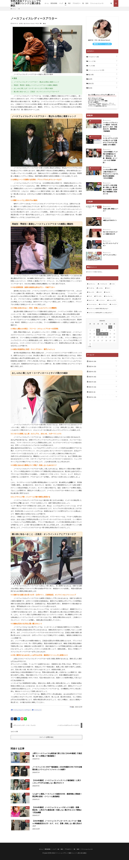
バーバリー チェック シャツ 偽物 (97, 100)
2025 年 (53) (92, 366)
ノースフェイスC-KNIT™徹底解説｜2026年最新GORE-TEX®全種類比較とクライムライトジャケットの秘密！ (57, 768)
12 (98, 334)
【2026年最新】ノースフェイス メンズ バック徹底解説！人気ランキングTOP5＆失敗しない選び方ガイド (56, 782)
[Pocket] (22, 718)
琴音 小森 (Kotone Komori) (27, 23)
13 (102, 334)
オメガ (100, 292)
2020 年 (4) (91, 392)
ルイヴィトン (91, 284)
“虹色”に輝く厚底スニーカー (110, 210)
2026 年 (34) (92, 361)
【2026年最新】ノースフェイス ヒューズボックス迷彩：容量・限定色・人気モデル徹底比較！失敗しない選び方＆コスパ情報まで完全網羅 (57, 810)
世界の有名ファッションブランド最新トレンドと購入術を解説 (26, 3)
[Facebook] (12, 718)
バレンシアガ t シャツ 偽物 (96, 99)
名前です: (91, 40)
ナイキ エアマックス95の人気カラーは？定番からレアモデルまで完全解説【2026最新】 (110, 141)
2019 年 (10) (92, 397)
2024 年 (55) (92, 371)
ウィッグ (91, 61)
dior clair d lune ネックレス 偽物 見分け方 (110, 233)
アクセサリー (77, 3)
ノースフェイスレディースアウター (21, 710)
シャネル (100, 288)
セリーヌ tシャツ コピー (95, 98)
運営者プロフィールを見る (102, 44)
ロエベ (108, 288)
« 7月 (89, 346)
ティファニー (101, 300)
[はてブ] (18, 718)
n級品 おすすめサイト (110, 220)
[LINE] (25, 718)
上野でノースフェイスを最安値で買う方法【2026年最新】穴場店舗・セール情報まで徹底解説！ (57, 755)
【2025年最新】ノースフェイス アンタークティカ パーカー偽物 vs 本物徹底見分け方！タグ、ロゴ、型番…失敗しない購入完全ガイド (57, 823)
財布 (87, 3)
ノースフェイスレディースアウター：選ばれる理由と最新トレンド (36, 82)
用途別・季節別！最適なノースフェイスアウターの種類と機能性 (36, 85)
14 (106, 334)
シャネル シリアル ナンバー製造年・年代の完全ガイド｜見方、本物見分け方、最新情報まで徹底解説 (110, 127)
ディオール (91, 288)
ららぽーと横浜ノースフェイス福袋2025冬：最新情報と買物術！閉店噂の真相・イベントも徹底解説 (57, 795)
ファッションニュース (96, 3)
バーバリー (114, 304)
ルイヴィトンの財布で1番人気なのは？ (98, 308)
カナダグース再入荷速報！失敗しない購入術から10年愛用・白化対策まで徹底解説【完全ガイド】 (110, 190)
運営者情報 (54, 3)
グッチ (90, 296)
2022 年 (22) (92, 382)
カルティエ (91, 300)
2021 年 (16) (92, 387)
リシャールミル (92, 304)
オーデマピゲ (103, 304)
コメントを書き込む (46, 737)
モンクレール (108, 296)
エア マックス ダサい (109, 255)
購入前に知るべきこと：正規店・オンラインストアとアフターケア (36, 91)
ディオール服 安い (93, 102)
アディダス (99, 296)
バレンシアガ (112, 300)
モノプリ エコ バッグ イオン (110, 244)
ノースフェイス (37, 710)
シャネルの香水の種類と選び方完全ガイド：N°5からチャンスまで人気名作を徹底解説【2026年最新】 (110, 174)
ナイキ (113, 284)
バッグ (61, 3)
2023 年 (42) (92, 376)
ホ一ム (47, 3)
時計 (69, 3)
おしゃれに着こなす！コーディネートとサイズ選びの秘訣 (33, 88)
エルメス (107, 292)
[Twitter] (15, 718)
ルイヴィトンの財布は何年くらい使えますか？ (100, 312)
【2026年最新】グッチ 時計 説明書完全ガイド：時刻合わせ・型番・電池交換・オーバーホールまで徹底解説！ (110, 157)
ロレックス (91, 292)
